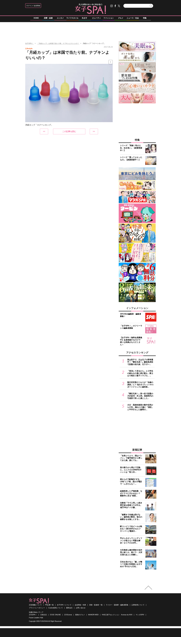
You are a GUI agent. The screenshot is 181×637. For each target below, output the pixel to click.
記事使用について (138, 605)
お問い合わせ (80, 608)
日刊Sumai (68, 615)
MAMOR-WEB (93, 615)
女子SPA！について (64, 605)
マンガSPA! (140, 615)
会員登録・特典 (80, 605)
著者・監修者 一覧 (96, 605)
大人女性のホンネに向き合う (91, 4)
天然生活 (43, 615)
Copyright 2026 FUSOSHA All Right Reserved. (45, 621)
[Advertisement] (90, 30)
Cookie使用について (55, 608)
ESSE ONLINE (55, 615)
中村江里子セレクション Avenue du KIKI (117, 615)
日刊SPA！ (33, 615)
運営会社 (69, 608)
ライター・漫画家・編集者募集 (117, 605)
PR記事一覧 (49, 605)
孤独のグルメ (80, 615)
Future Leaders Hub (36, 618)
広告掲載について (35, 605)
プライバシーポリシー (37, 608)
